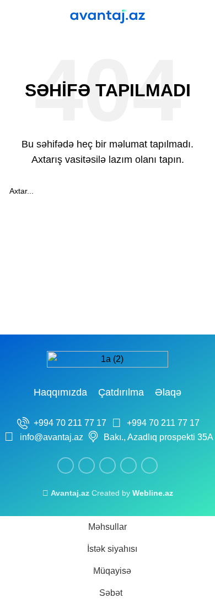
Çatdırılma (121, 392)
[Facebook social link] (65, 465)
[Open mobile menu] (13, 17)
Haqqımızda (60, 392)
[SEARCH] (194, 191)
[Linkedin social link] (107, 465)
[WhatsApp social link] (128, 465)
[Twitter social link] (86, 465)
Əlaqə (168, 392)
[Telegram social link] (149, 465)
